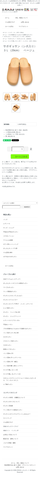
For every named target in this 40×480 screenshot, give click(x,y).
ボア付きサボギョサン (10, 256)
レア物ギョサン (8, 384)
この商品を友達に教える (12, 132)
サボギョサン (7, 36)
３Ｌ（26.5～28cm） (18, 32)
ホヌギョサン (7, 337)
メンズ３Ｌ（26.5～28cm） (30, 41)
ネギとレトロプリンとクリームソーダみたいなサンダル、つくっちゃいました (19, 379)
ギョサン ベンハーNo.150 (11, 312)
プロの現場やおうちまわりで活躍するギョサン (20, 34)
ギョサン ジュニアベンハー (12, 316)
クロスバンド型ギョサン (10, 341)
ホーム (7, 18)
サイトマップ (7, 418)
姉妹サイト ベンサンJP (10, 430)
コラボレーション (8, 236)
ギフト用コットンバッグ (10, 244)
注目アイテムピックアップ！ (12, 279)
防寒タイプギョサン (9, 349)
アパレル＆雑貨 (8, 240)
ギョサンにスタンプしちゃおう (12, 295)
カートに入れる (21, 156)
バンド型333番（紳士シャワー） (13, 366)
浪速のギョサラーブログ (10, 426)
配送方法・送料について (10, 439)
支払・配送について (21, 18)
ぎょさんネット (24, 470)
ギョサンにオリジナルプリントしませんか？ (16, 414)
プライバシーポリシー (29, 465)
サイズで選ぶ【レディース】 (12, 374)
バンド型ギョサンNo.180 (11, 333)
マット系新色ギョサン (10, 291)
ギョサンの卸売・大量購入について (14, 397)
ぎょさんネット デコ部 (10, 248)
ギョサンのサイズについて (11, 401)
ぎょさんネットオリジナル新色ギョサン (15, 283)
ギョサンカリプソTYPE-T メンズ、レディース (18, 304)
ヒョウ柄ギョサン (8, 308)
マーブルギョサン (8, 287)
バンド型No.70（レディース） (12, 357)
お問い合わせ (25, 22)
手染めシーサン (8, 324)
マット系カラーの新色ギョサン (12, 410)
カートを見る (9, 26)
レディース (6, 223)
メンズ (10, 32)
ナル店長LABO (7, 252)
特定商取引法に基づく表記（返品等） (17, 130)
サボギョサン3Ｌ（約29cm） (24, 38)
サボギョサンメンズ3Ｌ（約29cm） (22, 36)
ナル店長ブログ (10, 22)
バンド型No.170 (8, 353)
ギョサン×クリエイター (10, 300)
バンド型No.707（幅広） (11, 361)
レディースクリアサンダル (11, 320)
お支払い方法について (10, 434)
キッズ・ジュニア (8, 228)
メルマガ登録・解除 (9, 443)
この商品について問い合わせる (14, 134)
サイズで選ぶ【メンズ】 (14, 41)
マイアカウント (23, 26)
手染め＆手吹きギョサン (10, 232)
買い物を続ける (10, 136)
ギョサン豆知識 (8, 406)
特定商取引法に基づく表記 (12, 465)
